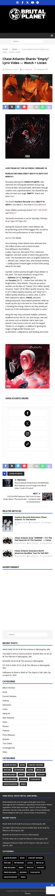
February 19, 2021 (11, 69)
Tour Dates (7, 743)
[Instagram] (17, 2)
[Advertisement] (29, 26)
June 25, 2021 (21, 543)
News (5, 722)
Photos (6, 726)
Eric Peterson (27, 69)
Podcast (6, 730)
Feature (6, 700)
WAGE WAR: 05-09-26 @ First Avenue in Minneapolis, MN (26, 649)
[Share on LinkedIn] (18, 107)
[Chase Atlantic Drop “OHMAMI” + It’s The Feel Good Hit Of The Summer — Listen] (8, 540)
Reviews (6, 739)
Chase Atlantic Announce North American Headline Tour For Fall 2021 (31, 552)
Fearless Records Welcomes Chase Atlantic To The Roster (31, 518)
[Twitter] (27, 2)
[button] (51, 35)
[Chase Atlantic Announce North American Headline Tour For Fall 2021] (8, 553)
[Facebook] (22, 2)
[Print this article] (37, 107)
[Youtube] (32, 2)
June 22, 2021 (21, 556)
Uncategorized (9, 748)
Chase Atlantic (15, 474)
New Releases (8, 717)
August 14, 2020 (22, 522)
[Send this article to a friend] (30, 107)
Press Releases (9, 735)
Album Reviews (9, 687)
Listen (5, 709)
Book (5, 692)
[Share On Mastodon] (49, 107)
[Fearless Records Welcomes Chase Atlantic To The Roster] (8, 523)
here (12, 196)
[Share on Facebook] (6, 107)
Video (5, 752)
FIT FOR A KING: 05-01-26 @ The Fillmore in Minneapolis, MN (25, 839)
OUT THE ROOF (40, 210)
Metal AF (6, 713)
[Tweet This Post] (12, 107)
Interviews (7, 705)
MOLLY (12, 213)
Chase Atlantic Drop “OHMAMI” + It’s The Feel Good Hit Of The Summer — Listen (33, 539)
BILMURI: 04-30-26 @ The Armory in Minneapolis (23, 661)
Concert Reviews (9, 696)
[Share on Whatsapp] (43, 107)
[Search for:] (27, 41)
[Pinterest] (37, 2)
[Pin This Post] (24, 107)
